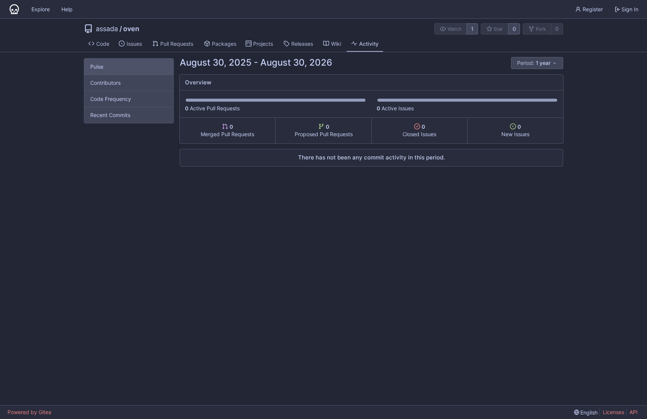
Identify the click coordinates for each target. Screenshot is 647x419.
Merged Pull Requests (227, 130)
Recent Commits (110, 115)
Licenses (613, 412)
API (633, 412)
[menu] (537, 63)
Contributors (105, 83)
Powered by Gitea (29, 412)
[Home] (14, 9)
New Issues (515, 130)
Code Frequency (110, 99)
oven (131, 29)
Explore (40, 9)
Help (67, 9)
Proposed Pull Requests (324, 130)
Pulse (96, 66)
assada (107, 29)
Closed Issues (419, 130)
